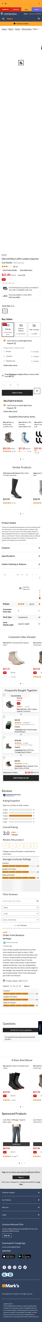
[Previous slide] (3, 3)
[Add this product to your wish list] (37, 391)
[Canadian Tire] (5, 9)
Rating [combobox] (6, 907)
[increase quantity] (17, 385)
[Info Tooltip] (12, 376)
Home (4, 29)
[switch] (22, 588)
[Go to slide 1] (21, 62)
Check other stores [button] (10, 365)
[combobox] (22, 920)
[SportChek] (16, 9)
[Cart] (38, 18)
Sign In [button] (21, 1177)
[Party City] (37, 9)
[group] (6, 672)
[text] (9, 451)
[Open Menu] (3, 18)
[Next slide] (39, 3)
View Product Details (10, 270)
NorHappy (7, 939)
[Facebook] (4, 1267)
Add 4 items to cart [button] (21, 778)
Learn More (6, 1251)
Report (26, 986)
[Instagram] (14, 1267)
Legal (4, 1215)
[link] (10, 266)
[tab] (8, 330)
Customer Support (8, 1192)
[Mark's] (26, 9)
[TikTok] (25, 1267)
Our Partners (6, 1200)
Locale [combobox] (6, 913)
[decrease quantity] (4, 385)
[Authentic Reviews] (12, 795)
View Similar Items (26, 270)
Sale (3, 279)
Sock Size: (6, 306)
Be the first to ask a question (21, 1030)
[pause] (6, 3)
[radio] (5, 311)
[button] (15, 344)
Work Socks (27, 29)
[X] (9, 1267)
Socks (17, 29)
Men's (11, 29)
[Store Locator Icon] (1, 13)
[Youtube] (20, 1267)
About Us (5, 1207)
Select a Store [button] (17, 393)
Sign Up (7, 1235)
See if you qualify (14, 297)
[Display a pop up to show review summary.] (29, 723)
